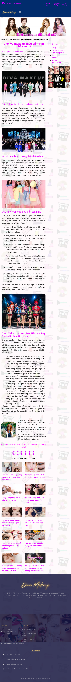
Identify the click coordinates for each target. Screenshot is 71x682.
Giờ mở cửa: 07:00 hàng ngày (12, 3)
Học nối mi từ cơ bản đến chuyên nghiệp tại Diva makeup (12, 545)
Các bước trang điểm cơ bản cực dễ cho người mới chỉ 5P (11, 522)
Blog (54, 48)
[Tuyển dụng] (63, 4)
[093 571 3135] (44, 4)
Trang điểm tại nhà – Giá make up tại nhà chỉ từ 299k (34, 500)
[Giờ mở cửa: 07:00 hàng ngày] (3, 3)
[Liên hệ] (55, 4)
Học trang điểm (58, 53)
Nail (53, 55)
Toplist (54, 60)
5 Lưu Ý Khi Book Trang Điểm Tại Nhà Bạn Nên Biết (34, 522)
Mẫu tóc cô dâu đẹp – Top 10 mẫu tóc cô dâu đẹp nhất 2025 (12, 477)
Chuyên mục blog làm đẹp (23, 458)
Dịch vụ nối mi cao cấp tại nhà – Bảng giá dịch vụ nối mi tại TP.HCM (12, 568)
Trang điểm (12, 39)
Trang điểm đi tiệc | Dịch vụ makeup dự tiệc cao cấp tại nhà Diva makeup (34, 568)
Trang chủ (4, 39)
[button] (20, 12)
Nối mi (54, 58)
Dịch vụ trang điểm (59, 50)
